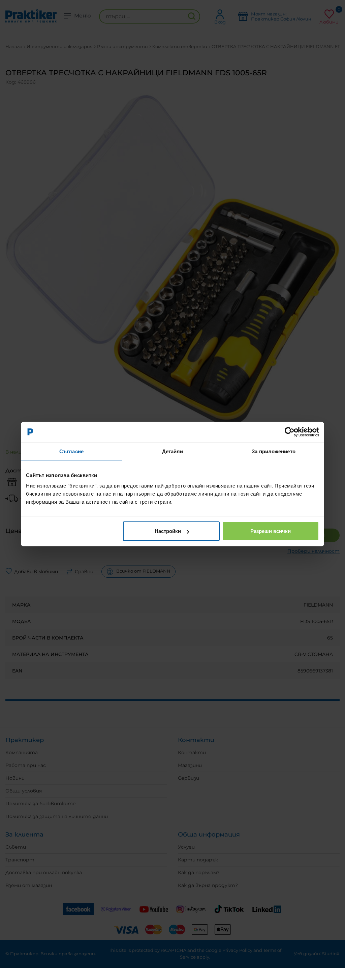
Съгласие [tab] (71, 451)
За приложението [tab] (273, 451)
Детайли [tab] (172, 451)
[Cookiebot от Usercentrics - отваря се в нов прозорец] (289, 432)
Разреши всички (270, 531)
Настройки (168, 531)
